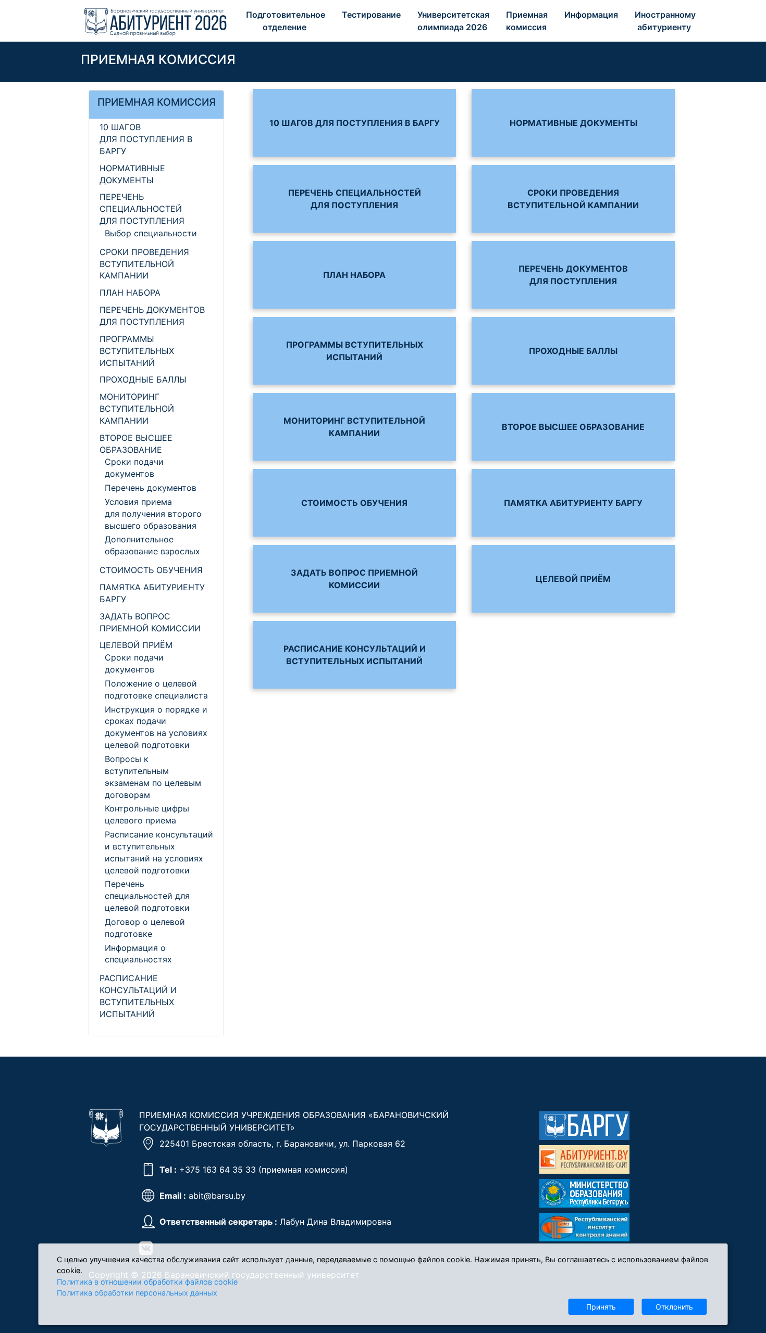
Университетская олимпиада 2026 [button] (454, 20)
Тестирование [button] (372, 14)
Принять (601, 1306)
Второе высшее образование (573, 427)
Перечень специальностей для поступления (142, 209)
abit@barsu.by (217, 1195)
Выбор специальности (151, 233)
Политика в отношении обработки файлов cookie (147, 1281)
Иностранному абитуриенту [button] (666, 20)
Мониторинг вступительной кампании (137, 408)
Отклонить (674, 1306)
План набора (130, 292)
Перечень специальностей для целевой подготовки (147, 896)
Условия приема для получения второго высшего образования (153, 514)
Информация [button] (592, 14)
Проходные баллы (143, 379)
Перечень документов (150, 488)
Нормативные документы (573, 123)
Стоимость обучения (151, 570)
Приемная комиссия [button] (528, 20)
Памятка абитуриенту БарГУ (573, 503)
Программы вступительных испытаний (137, 351)
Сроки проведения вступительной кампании (144, 264)
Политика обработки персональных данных (137, 1292)
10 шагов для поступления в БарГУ (146, 139)
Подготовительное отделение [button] (286, 20)
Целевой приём (136, 645)
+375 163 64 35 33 (217, 1169)
